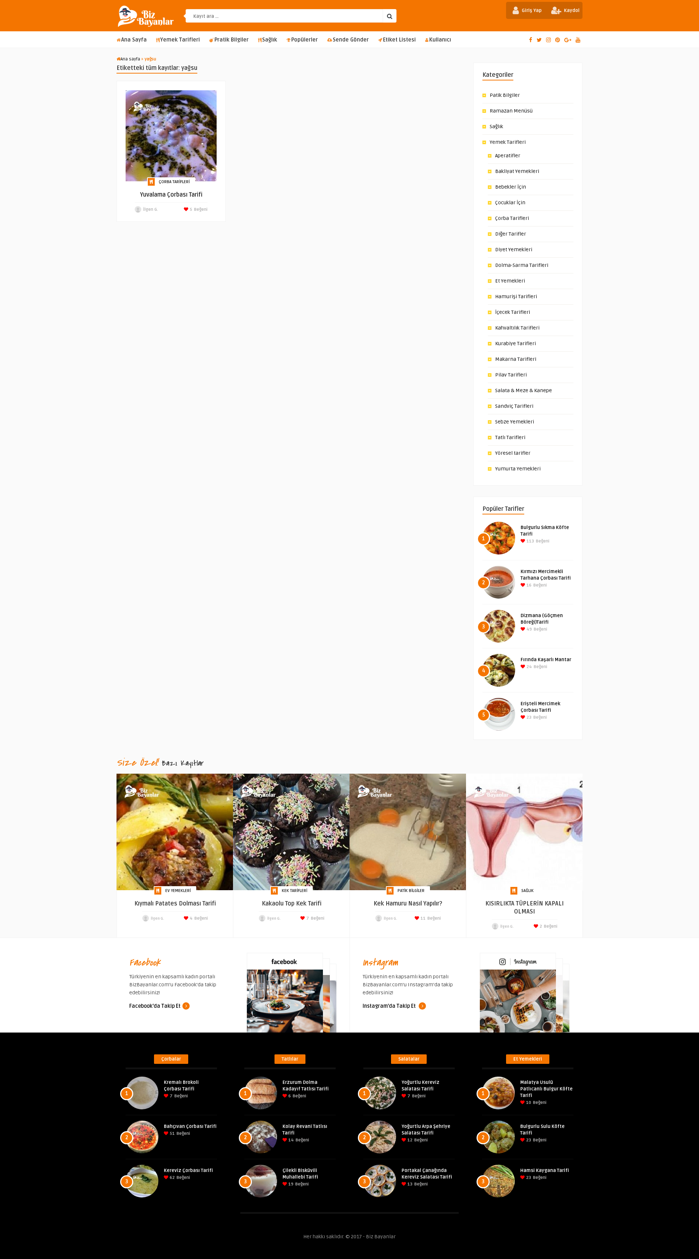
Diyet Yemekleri (513, 249)
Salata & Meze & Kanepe (523, 390)
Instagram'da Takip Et (390, 1006)
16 (528, 585)
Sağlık (269, 40)
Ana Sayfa (134, 40)
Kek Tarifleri (294, 890)
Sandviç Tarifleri (514, 406)
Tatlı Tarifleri (510, 437)
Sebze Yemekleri (514, 422)
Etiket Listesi (399, 40)
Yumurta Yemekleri (518, 469)
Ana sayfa (130, 59)
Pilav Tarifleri (511, 375)
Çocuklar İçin (510, 203)
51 (172, 1133)
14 (290, 1140)
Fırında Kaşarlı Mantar (546, 660)
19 (290, 1184)
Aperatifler (507, 156)
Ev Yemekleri (178, 890)
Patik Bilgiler (505, 95)
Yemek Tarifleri (180, 40)
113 (529, 541)
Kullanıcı (440, 40)
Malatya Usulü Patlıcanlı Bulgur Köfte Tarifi (546, 1089)
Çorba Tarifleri (174, 181)
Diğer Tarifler (510, 234)
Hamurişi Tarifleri (516, 296)
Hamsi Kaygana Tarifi (544, 1170)
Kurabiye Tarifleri (515, 343)
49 (528, 629)
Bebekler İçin (510, 187)
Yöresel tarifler (512, 453)
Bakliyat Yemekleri (517, 171)
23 (528, 717)
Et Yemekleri (510, 281)
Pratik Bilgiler (231, 40)
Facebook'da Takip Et (155, 1006)
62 (172, 1177)
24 (528, 667)
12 (409, 1140)
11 (422, 918)
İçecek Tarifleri (512, 312)
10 (528, 1102)
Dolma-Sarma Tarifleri (521, 265)
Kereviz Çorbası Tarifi (188, 1170)
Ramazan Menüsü (511, 111)
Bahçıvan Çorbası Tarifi (190, 1126)
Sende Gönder (351, 40)
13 (409, 1184)
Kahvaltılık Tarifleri (517, 328)
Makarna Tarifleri (515, 359)
